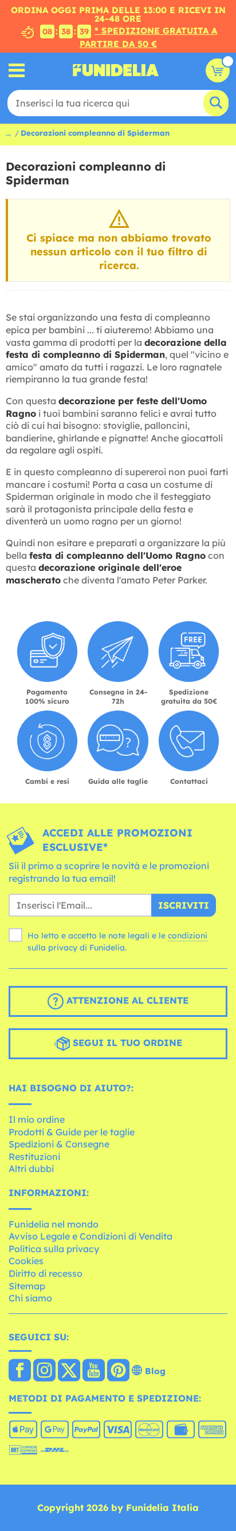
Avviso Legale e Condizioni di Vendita (90, 1236)
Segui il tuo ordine (126, 1043)
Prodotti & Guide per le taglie (72, 1132)
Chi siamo (30, 1298)
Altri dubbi (31, 1168)
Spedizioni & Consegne (59, 1144)
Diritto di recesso (45, 1273)
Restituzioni (34, 1156)
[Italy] (20, 1371)
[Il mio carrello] (218, 70)
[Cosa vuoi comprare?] (17, 70)
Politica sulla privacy (54, 1248)
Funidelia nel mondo (54, 1224)
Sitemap (27, 1286)
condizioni (187, 935)
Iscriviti (183, 905)
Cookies (26, 1260)
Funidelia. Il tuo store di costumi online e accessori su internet (116, 70)
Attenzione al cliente (126, 1001)
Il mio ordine (37, 1119)
